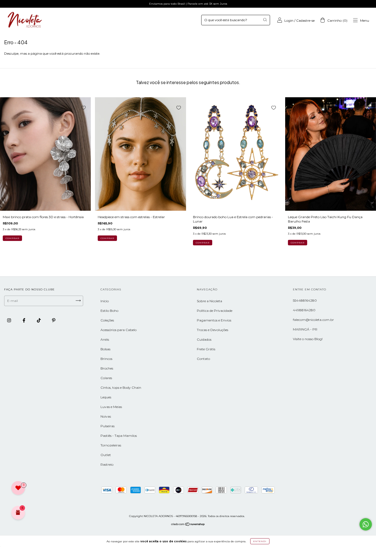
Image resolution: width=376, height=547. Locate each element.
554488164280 (305, 300)
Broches (106, 368)
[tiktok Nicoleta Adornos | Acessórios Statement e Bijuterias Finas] (39, 320)
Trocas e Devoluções (212, 330)
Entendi (259, 541)
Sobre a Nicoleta (209, 301)
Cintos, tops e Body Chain (120, 387)
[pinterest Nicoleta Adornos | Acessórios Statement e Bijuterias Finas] (54, 320)
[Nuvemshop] (188, 525)
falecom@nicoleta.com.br (313, 320)
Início (104, 301)
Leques (105, 397)
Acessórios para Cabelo (118, 330)
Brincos (106, 359)
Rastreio (106, 464)
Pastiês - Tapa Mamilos (118, 436)
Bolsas (105, 349)
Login (288, 20)
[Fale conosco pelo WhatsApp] (365, 524)
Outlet (105, 455)
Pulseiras (107, 426)
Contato (203, 359)
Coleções (107, 320)
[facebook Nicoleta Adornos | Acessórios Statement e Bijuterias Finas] (24, 320)
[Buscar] (264, 19)
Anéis (104, 339)
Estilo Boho (109, 311)
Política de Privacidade (214, 311)
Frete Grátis (206, 349)
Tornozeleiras (110, 445)
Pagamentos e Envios (214, 320)
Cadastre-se (305, 20)
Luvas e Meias (111, 407)
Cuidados (204, 339)
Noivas (105, 416)
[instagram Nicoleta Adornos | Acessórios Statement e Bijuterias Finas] (9, 320)
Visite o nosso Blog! (308, 339)
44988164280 (304, 310)
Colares (106, 378)
